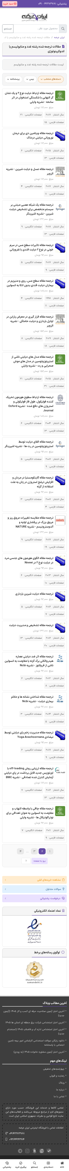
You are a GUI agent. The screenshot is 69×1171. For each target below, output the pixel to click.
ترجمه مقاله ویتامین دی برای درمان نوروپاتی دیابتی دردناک (33, 135)
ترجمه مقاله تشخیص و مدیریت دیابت (31, 625)
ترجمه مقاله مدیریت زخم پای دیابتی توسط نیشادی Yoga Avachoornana (28, 735)
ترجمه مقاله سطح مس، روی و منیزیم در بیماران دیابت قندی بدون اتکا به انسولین (30, 283)
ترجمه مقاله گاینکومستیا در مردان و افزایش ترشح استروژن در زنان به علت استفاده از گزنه (31, 482)
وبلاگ (61, 1083)
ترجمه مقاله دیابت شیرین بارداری (34, 594)
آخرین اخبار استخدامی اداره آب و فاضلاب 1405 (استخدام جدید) (35, 1032)
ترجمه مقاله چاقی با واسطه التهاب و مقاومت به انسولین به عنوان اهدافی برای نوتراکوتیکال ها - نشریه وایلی (29, 813)
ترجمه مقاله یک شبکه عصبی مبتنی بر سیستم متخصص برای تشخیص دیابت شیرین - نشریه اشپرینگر (31, 209)
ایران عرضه (59, 37)
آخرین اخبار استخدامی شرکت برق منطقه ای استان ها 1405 (34, 1023)
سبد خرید (8, 4)
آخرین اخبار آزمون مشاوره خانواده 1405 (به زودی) (39, 1052)
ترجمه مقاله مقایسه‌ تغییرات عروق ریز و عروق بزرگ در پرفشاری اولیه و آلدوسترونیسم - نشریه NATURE (30, 522)
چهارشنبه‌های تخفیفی (53, 1069)
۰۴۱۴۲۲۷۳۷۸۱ (17, 1133)
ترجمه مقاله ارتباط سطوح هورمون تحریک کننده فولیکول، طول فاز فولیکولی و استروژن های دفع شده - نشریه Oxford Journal (29, 404)
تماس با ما (59, 1096)
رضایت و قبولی (56, 1076)
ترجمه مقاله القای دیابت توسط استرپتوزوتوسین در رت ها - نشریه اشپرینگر (29, 444)
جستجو (8, 29)
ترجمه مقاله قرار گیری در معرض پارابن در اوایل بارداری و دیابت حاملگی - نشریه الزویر (29, 321)
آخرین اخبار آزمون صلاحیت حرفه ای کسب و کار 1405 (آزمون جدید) (33, 1013)
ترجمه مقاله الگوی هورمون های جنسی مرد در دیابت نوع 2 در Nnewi (29, 560)
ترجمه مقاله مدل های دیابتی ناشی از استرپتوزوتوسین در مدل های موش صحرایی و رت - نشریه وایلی (32, 361)
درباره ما (60, 1090)
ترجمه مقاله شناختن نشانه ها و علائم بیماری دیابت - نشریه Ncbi (32, 699)
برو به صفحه (39, 861)
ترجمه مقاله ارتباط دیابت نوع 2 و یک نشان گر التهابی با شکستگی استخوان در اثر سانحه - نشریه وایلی (29, 97)
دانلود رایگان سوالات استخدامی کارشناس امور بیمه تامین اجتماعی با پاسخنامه (36, 1043)
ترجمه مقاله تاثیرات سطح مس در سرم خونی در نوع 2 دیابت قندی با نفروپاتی (31, 247)
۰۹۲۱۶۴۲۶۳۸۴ (16, 1139)
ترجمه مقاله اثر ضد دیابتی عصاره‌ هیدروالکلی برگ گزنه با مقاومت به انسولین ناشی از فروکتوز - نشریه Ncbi (29, 661)
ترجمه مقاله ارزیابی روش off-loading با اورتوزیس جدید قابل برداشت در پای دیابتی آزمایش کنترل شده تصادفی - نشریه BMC (28, 773)
